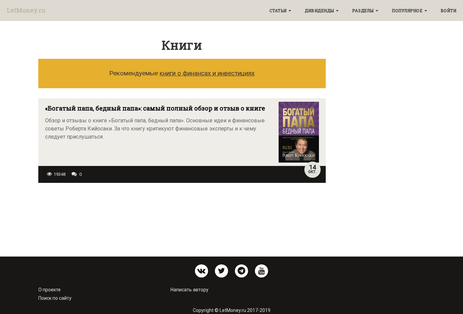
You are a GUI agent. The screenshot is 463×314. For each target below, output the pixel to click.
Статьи (278, 10)
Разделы (363, 10)
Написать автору (189, 289)
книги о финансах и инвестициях (207, 73)
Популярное (408, 10)
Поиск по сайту (55, 298)
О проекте (49, 289)
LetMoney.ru (26, 10)
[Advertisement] (182, 215)
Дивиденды (320, 10)
